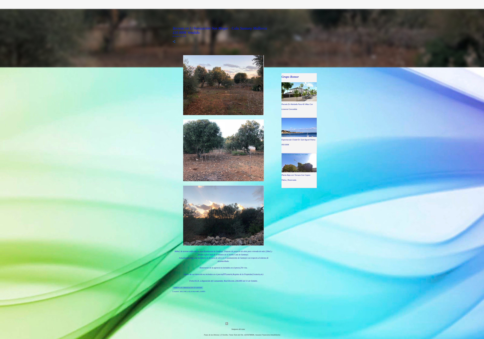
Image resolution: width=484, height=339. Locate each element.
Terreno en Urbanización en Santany (187, 288)
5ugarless (249, 329)
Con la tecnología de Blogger (243, 323)
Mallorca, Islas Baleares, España (192, 291)
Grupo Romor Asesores (162, 4)
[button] (173, 42)
